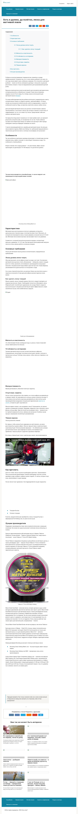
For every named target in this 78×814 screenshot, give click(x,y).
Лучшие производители (17, 72)
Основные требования (17, 41)
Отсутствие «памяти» (21, 62)
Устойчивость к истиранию (23, 56)
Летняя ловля (30, 9)
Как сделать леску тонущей (29, 49)
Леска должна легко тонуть (24, 45)
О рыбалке (9, 9)
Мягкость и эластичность (23, 53)
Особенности (14, 35)
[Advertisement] (27, 161)
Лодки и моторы (57, 9)
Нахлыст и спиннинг (12, 13)
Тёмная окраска (20, 65)
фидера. (18, 96)
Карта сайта (70, 3)
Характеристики (15, 38)
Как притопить (14, 69)
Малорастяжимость (21, 59)
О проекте (61, 3)
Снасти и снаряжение (43, 9)
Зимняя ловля (19, 9)
